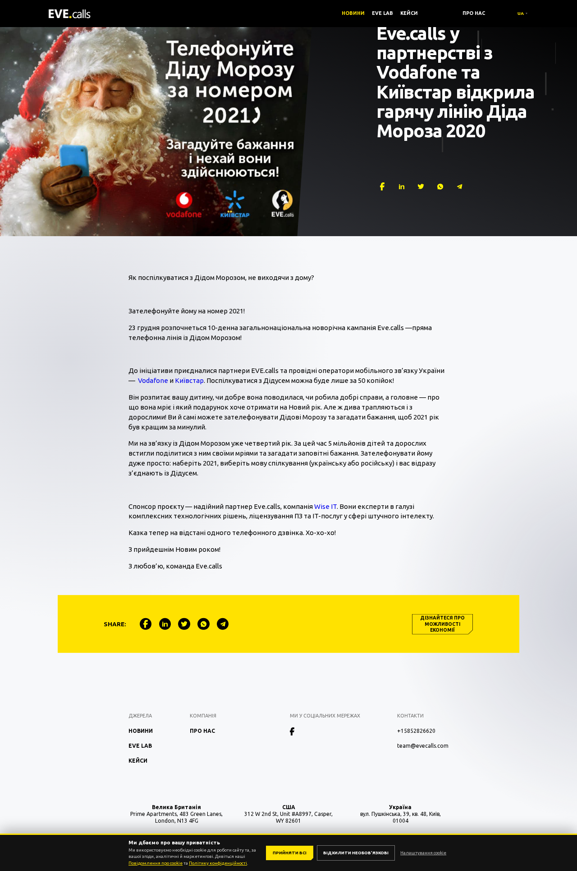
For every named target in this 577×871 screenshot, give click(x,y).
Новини (353, 13)
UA (520, 13)
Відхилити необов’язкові (356, 852)
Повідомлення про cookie (155, 863)
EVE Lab (382, 13)
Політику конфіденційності (218, 863)
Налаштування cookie (423, 852)
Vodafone (153, 380)
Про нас (474, 13)
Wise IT (325, 506)
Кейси (409, 13)
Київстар (189, 380)
